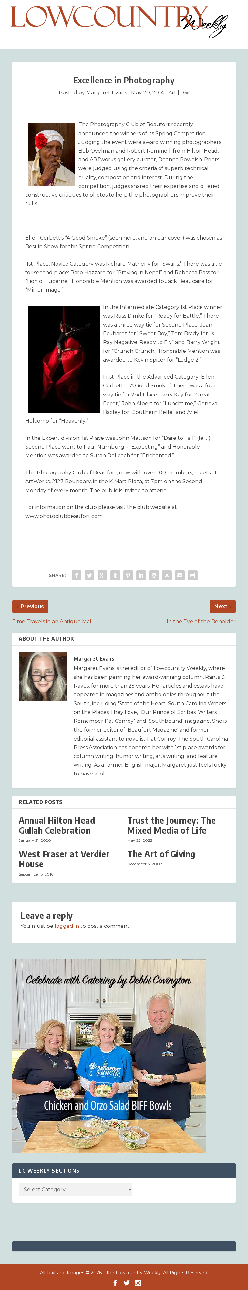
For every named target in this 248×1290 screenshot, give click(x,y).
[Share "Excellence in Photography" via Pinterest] (128, 575)
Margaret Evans (106, 93)
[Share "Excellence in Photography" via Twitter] (89, 575)
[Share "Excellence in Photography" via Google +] (102, 575)
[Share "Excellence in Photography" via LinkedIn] (141, 575)
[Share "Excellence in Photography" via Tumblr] (115, 575)
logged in (67, 926)
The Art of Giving (161, 854)
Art (172, 93)
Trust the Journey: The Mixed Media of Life (171, 825)
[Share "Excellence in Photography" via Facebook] (76, 575)
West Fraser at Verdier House (64, 859)
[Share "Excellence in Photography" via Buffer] (154, 575)
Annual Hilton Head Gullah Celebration (57, 825)
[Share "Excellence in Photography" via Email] (179, 575)
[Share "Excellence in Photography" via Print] (192, 575)
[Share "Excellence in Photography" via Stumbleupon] (166, 575)
